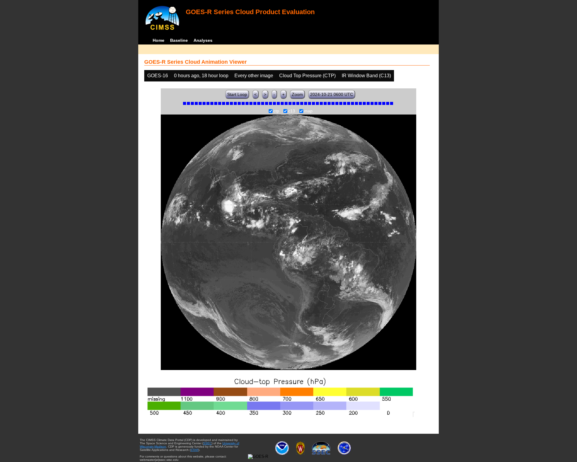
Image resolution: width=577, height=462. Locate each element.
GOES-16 (157, 75)
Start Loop (237, 94)
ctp (276, 111)
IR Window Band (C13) (366, 75)
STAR (194, 449)
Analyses (203, 40)
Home (158, 40)
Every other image (253, 75)
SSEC (207, 443)
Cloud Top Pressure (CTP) (307, 75)
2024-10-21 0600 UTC (331, 94)
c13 (291, 111)
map (308, 111)
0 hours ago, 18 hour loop (201, 75)
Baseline (179, 40)
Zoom (297, 94)
